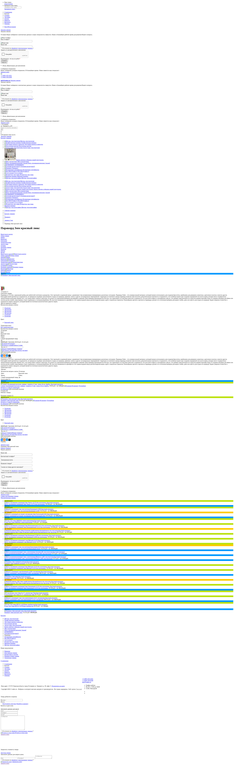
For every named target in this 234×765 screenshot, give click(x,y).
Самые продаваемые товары (9, 496)
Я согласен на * (18, 731)
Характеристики (6, 262)
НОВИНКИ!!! (19, 165)
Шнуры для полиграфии (29, 178)
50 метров (7, 308)
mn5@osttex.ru (86, 682)
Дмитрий (79, 689)
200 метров (7, 311)
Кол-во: (3, 347)
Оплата (6, 19)
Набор (3, 257)
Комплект (4, 259)
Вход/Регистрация (10, 27)
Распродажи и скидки (11, 654)
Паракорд (15, 168)
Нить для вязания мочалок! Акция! (39, 163)
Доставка (7, 17)
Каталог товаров (6, 136)
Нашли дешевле (17, 349)
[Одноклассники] (4, 356)
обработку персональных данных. (22, 48)
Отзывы (6, 15)
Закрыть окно (5, 72)
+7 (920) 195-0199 (6, 77)
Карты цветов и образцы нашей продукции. (30, 160)
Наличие (3, 269)
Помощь (7, 23)
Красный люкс (9, 322)
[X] (9, 356)
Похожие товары (6, 267)
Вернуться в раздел (7, 254)
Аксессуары (4, 264)
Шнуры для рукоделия (27, 141)
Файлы (3, 270)
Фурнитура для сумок (26, 174)
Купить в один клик (21, 733)
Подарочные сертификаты (31, 170)
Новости (7, 20)
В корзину (12, 343)
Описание (4, 260)
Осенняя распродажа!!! (28, 166)
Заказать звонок (6, 30)
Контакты (7, 22)
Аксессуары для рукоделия (31, 147)
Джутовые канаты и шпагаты (34, 144)
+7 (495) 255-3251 (6, 75)
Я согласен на (18, 48)
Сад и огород (18, 173)
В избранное (5, 389)
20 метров (7, 316)
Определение (8, 4)
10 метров (7, 314)
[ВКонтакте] (2, 356)
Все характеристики (7, 327)
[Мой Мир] (7, 356)
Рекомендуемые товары (11, 656)
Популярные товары (10, 653)
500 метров (7, 313)
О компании (8, 12)
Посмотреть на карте (58, 686)
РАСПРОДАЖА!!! (23, 171)
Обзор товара (5, 255)
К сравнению (15, 387)
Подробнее (82, 386)
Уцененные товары (10, 658)
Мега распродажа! (23, 161)
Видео (3, 272)
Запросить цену (17, 762)
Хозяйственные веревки (28, 143)
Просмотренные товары (8, 498)
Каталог (3, 615)
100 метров (7, 309)
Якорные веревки (22, 176)
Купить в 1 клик (17, 345)
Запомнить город (9, 9)
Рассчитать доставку (21, 350)
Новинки (7, 651)
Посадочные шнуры (25, 146)
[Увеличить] (10, 275)
